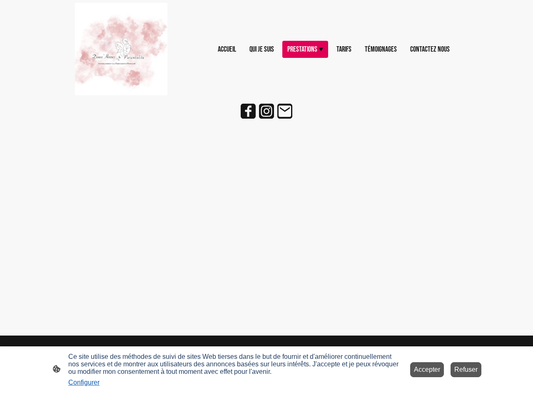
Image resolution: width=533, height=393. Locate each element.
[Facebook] (248, 111)
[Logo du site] (121, 49)
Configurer (84, 382)
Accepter (427, 369)
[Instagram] (266, 111)
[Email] (284, 111)
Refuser (466, 369)
